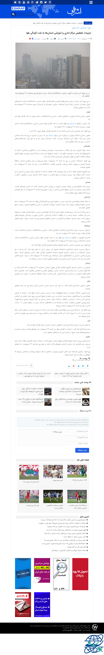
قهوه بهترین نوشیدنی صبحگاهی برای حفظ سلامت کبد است (68, 400)
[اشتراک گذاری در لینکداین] (69, 366)
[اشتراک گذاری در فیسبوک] (87, 366)
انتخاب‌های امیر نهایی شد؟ (31, 482)
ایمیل (52, 38)
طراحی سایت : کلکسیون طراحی (72, 630)
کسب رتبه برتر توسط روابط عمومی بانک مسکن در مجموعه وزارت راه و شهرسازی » (33, 374)
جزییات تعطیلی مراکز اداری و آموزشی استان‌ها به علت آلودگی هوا (58, 33)
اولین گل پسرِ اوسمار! (32, 505)
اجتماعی (80, 23)
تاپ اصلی (75, 27)
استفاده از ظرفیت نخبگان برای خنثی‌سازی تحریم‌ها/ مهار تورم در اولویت (31, 391)
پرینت (44, 38)
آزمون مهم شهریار (58, 480)
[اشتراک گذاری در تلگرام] (78, 366)
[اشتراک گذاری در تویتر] (83, 366)
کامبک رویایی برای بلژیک (79, 480)
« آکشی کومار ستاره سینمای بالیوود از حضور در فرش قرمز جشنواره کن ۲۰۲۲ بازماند (71, 374)
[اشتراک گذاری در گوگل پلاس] (74, 366)
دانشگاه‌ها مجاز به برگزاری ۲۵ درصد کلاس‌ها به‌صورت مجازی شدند (30, 400)
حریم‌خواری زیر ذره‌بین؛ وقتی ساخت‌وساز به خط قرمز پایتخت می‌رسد (70, 391)
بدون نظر (61, 38)
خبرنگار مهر (71, 123)
